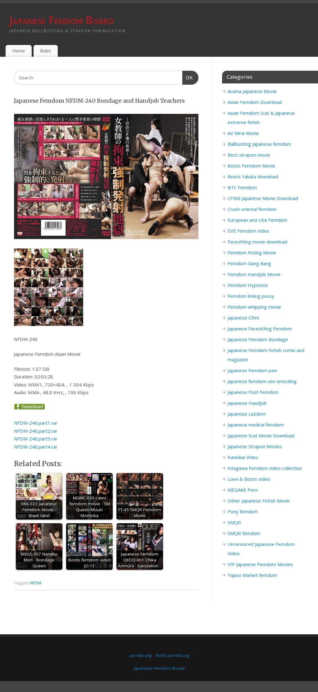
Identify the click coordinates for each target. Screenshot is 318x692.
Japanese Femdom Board (61, 20)
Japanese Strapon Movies (255, 446)
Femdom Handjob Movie (254, 274)
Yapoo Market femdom (252, 575)
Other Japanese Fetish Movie (259, 501)
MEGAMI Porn (243, 490)
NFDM (35, 583)
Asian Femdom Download (255, 102)
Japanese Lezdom (247, 414)
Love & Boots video (249, 479)
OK (187, 77)
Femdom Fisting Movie (252, 252)
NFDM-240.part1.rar (35, 423)
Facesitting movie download (257, 242)
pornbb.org (140, 655)
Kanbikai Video (243, 457)
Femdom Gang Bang (249, 263)
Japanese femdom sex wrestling (262, 381)
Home (18, 51)
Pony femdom (243, 511)
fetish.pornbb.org (172, 655)
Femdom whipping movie (254, 307)
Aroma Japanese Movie (252, 91)
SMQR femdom (244, 533)
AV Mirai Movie (243, 133)
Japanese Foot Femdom (253, 392)
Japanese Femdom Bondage (258, 339)
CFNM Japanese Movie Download (263, 198)
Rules (45, 51)
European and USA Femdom (257, 220)
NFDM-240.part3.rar (35, 438)
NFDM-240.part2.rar (35, 431)
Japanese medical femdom (256, 425)
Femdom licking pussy (251, 296)
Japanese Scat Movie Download (261, 435)
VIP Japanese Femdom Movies (260, 564)
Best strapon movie (249, 155)
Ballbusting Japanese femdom (259, 144)
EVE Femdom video (248, 231)
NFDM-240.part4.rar (35, 447)
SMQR (234, 522)
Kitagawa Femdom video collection (265, 468)
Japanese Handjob (247, 403)
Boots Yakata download (253, 176)
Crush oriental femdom (252, 209)
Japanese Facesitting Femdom (260, 328)
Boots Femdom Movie (251, 166)
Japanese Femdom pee (252, 370)
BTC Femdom (242, 187)
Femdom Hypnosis (248, 285)
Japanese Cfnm (243, 318)
